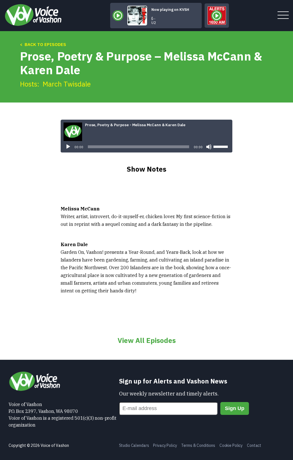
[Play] (68, 147)
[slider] (221, 146)
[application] (146, 146)
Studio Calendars (134, 445)
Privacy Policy (165, 445)
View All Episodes (147, 340)
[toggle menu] (283, 15)
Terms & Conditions (198, 445)
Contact (254, 445)
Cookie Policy (231, 445)
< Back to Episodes (43, 44)
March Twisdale (67, 84)
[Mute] (209, 147)
